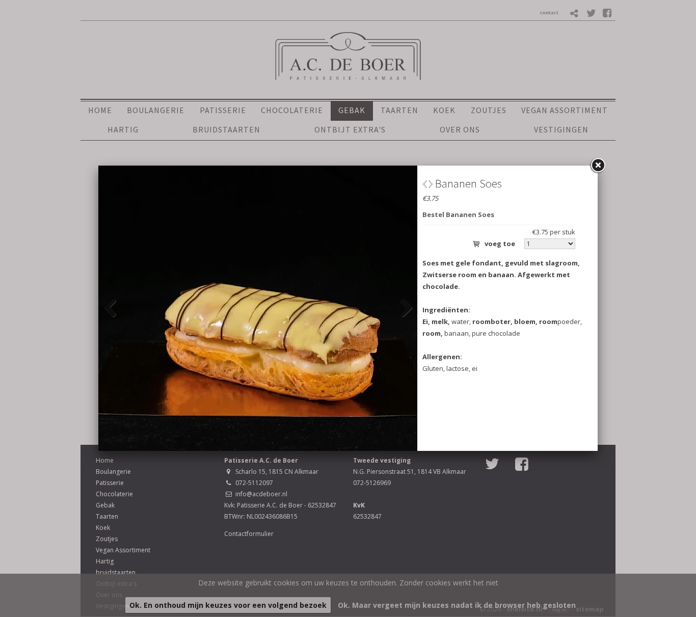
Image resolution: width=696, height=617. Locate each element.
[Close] (597, 165)
